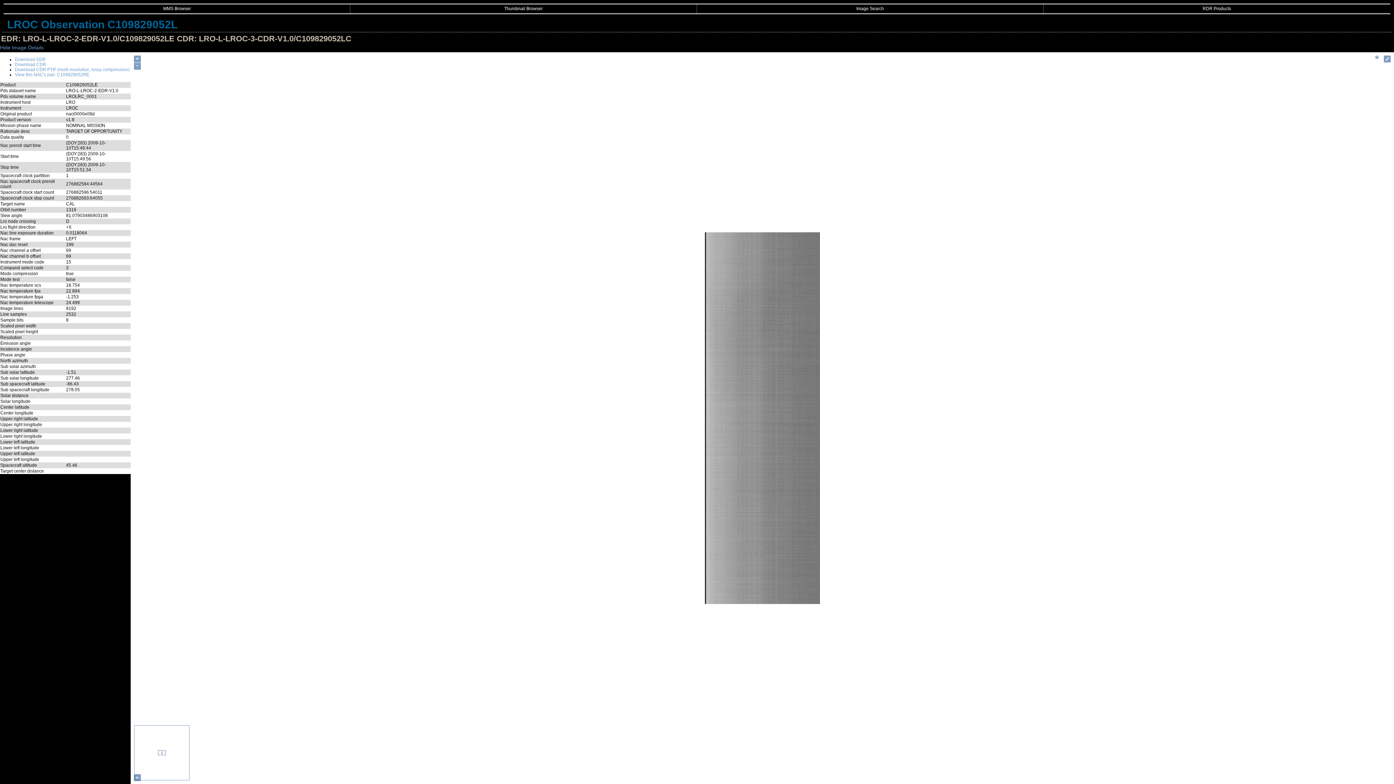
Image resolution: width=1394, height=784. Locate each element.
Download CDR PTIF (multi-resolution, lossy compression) (72, 69)
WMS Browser (177, 8)
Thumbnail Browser (523, 8)
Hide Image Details (22, 47)
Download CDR (30, 64)
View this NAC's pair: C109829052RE (52, 74)
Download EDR (30, 59)
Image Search (870, 8)
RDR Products (1217, 8)
